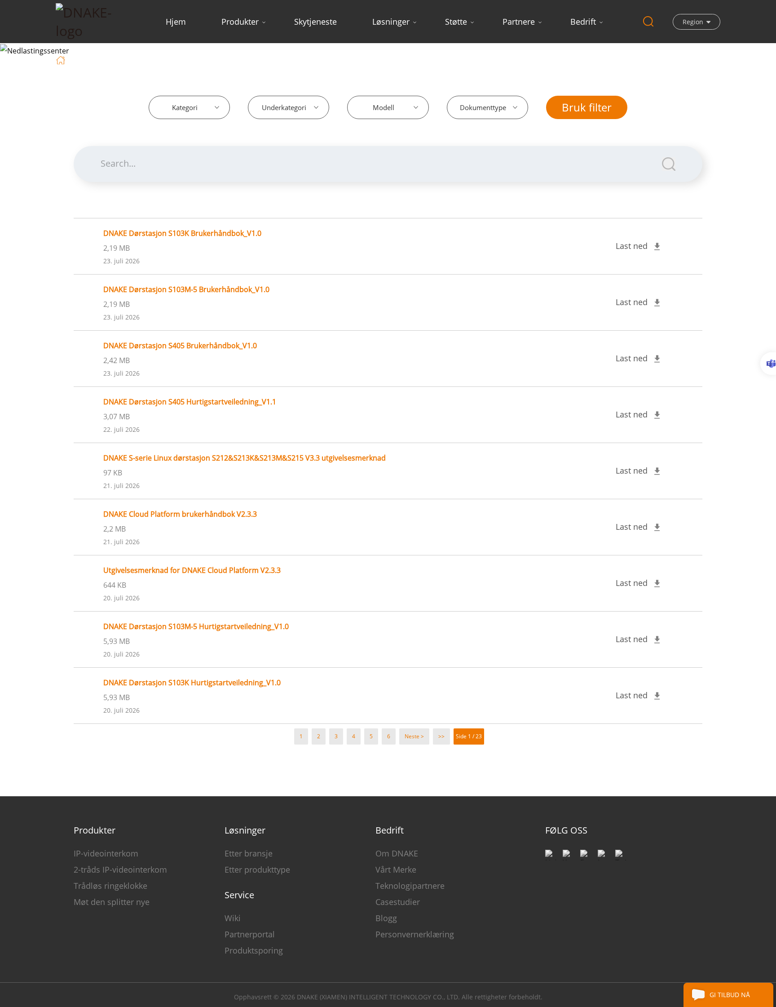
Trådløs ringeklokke (110, 885)
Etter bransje (249, 853)
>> (441, 736)
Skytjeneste (315, 21)
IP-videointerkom (106, 853)
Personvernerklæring (414, 934)
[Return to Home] (62, 59)
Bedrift (583, 21)
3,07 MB (116, 416)
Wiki (233, 918)
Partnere (519, 21)
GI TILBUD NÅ (730, 994)
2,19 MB (116, 248)
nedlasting (119, 59)
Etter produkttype (257, 869)
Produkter (240, 21)
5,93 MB (116, 641)
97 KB (112, 473)
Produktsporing (254, 950)
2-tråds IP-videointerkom (120, 869)
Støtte (456, 21)
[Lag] (768, 363)
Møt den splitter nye (112, 901)
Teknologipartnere (410, 885)
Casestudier (397, 901)
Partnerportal (250, 934)
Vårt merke (395, 869)
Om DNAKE (396, 853)
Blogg (386, 918)
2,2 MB (114, 529)
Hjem (176, 21)
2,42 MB (116, 360)
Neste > (414, 736)
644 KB (114, 585)
